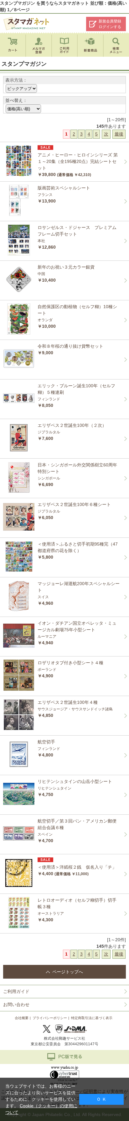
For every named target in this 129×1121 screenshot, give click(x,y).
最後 (119, 133)
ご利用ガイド (16, 991)
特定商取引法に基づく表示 (91, 1018)
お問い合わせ (16, 1004)
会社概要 (21, 1018)
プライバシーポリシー (50, 1018)
